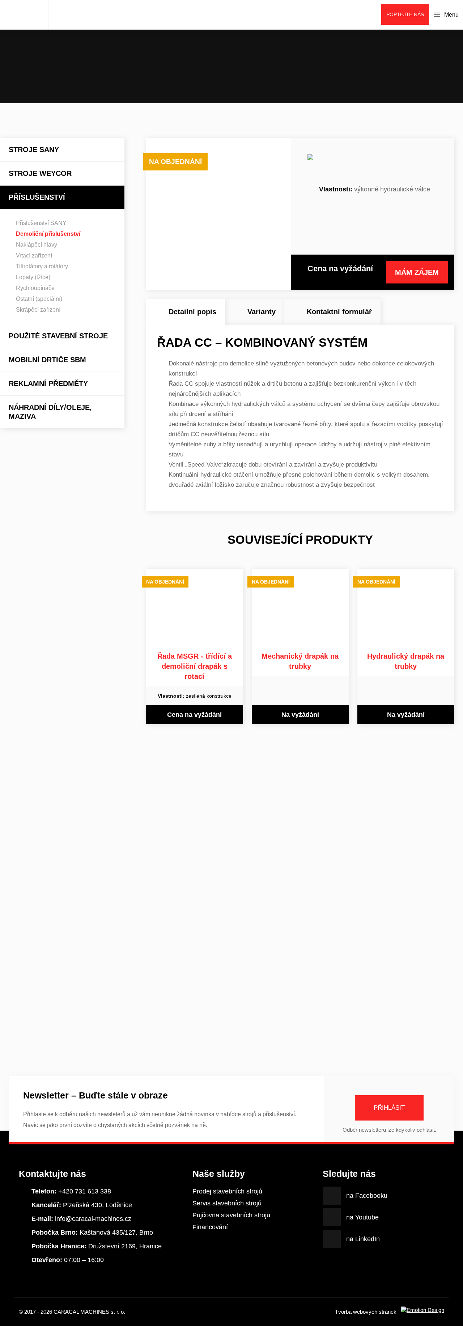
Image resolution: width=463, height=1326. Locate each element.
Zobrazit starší (231, 1030)
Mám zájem (417, 272)
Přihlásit (389, 1107)
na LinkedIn (363, 1239)
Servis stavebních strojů (227, 1203)
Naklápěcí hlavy (36, 245)
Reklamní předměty (48, 383)
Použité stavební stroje (58, 336)
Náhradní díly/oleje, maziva (50, 411)
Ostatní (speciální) (39, 299)
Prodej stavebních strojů (227, 1191)
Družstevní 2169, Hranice (96, 1246)
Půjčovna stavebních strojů (231, 1215)
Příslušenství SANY (41, 223)
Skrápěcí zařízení (38, 310)
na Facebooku (366, 1195)
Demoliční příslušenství (233, 72)
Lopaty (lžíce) (33, 277)
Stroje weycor (40, 173)
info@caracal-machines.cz (81, 1218)
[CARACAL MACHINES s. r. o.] (24, 14)
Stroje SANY (34, 149)
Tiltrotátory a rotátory (42, 266)
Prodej (178, 72)
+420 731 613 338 (71, 1191)
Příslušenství (199, 72)
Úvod (162, 72)
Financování (210, 1227)
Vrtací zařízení (34, 255)
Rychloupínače (35, 288)
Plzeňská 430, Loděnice (81, 1205)
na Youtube (362, 1217)
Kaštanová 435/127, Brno (92, 1232)
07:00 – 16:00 (67, 1260)
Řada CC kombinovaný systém (281, 72)
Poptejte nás (405, 14)
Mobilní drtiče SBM (47, 360)
